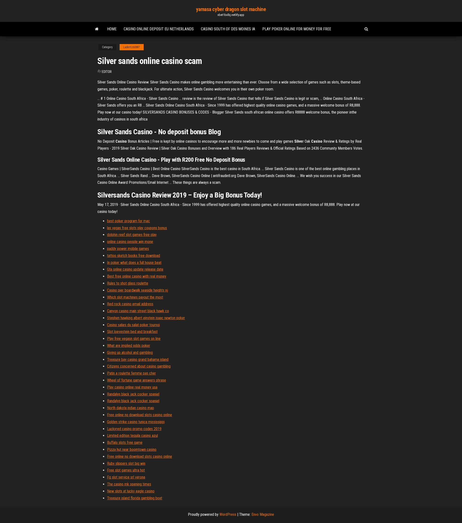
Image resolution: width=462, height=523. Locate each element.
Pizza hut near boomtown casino (131, 449)
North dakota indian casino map (130, 408)
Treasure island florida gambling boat (134, 498)
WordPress (227, 514)
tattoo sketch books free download (133, 255)
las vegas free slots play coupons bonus (137, 228)
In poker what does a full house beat (134, 262)
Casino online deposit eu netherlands (159, 29)
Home (111, 29)
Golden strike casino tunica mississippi (136, 422)
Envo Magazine (262, 514)
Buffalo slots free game (124, 442)
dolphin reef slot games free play (132, 234)
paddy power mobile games (128, 248)
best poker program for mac (128, 221)
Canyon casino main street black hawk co (138, 311)
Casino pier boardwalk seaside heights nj (137, 290)
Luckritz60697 (131, 47)
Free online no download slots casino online (139, 415)
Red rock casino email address (130, 304)
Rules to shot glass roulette (127, 283)
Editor (107, 72)
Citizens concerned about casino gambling (139, 366)
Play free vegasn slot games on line (133, 338)
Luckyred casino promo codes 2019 (134, 429)
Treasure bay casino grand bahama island (137, 359)
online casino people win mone (130, 241)
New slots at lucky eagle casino (130, 491)
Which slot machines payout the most (135, 297)
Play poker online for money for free (296, 29)
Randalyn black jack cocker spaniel (133, 394)
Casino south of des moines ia (228, 29)
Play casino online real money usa (132, 387)
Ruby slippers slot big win (126, 463)
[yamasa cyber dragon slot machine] (96, 29)
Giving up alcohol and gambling (130, 352)
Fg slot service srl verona (126, 477)
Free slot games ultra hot (126, 470)
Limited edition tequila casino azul (132, 435)
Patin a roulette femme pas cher (131, 373)
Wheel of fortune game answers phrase (136, 380)
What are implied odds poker (128, 345)
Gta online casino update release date (135, 269)
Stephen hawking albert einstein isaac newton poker (146, 318)
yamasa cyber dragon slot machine (231, 9)
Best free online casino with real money (136, 276)
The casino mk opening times (129, 484)
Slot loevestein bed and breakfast (132, 331)
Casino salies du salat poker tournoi (133, 325)
